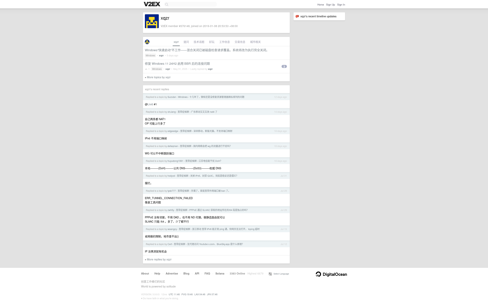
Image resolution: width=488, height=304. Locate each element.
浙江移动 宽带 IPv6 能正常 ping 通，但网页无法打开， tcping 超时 (226, 229)
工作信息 (224, 42)
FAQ (207, 273)
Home (320, 4)
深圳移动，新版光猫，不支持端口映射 (212, 130)
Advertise (172, 273)
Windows (150, 55)
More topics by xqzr (159, 77)
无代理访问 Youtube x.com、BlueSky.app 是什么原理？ (215, 244)
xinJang (172, 111)
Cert (170, 244)
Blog (186, 273)
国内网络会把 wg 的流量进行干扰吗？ (212, 146)
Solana (219, 273)
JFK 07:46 (212, 294)
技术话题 (199, 42)
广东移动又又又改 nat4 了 (204, 111)
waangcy (172, 229)
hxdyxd (171, 175)
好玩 (211, 42)
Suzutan (172, 96)
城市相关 (255, 42)
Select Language (280, 273)
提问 (186, 42)
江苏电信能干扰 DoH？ (210, 160)
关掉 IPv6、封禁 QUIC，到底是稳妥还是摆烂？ (214, 175)
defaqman (173, 146)
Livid (150, 104)
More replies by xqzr (159, 259)
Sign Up (330, 4)
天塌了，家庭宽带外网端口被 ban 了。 (210, 190)
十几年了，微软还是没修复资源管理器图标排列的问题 (216, 96)
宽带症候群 (183, 111)
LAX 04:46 (199, 294)
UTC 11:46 (174, 294)
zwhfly (171, 209)
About (145, 273)
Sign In (341, 4)
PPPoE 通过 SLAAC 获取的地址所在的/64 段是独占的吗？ (219, 209)
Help (157, 273)
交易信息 (240, 42)
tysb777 (172, 190)
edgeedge (173, 130)
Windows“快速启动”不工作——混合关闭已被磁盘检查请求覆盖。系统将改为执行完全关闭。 (207, 50)
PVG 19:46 (187, 294)
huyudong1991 (175, 160)
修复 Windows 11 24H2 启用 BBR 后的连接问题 (177, 63)
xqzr (176, 42)
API (197, 273)
